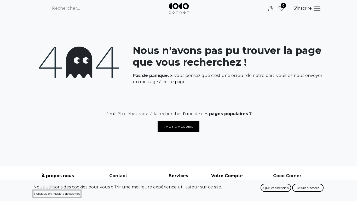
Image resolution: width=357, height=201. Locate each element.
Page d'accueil (178, 127)
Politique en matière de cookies (57, 194)
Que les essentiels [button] (276, 188)
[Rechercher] (41, 8)
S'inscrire (302, 8)
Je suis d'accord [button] (308, 188)
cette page (174, 81)
